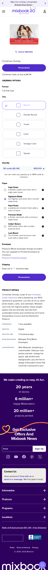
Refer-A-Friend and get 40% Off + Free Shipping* (24, 527)
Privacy (35, 548)
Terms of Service (23, 548)
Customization (8, 347)
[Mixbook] (24, 11)
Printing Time (7, 334)
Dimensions (6, 324)
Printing (5, 329)
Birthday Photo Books (23, 4)
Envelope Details (9, 339)
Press (12, 548)
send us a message (13, 479)
